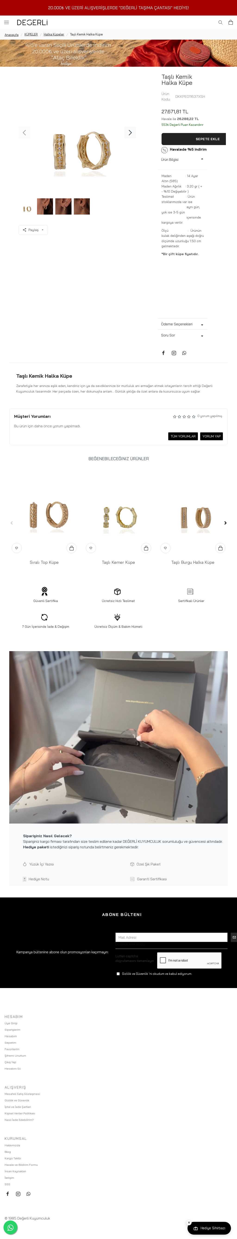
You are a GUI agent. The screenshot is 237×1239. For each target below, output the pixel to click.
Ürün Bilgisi (169, 159)
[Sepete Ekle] (71, 548)
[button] (24, 132)
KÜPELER (31, 34)
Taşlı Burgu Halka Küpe (192, 562)
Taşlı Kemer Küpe (118, 562)
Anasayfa (12, 35)
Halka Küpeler (54, 34)
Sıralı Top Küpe (44, 562)
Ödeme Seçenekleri (177, 324)
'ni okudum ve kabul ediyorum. (157, 974)
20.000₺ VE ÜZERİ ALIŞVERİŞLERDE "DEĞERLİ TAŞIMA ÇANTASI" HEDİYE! (118, 7)
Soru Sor (168, 335)
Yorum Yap (212, 436)
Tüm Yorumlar (183, 436)
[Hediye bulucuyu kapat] (189, 1222)
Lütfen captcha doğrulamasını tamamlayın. (135, 958)
